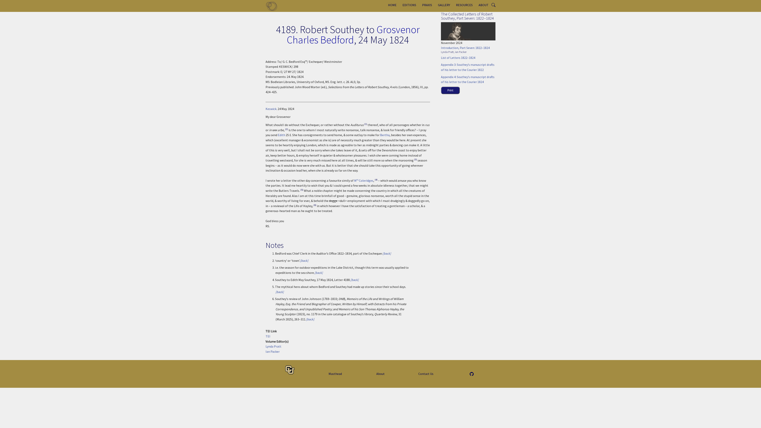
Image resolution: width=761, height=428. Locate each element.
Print (450, 90)
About (484, 5)
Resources (464, 5)
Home (392, 5)
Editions (409, 5)
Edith (281, 135)
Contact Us (425, 374)
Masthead (335, 374)
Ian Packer (273, 351)
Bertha (385, 135)
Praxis (427, 5)
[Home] (273, 6)
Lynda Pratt (273, 346)
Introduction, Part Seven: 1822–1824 (465, 48)
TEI (268, 336)
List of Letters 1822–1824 (458, 58)
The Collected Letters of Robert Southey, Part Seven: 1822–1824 (467, 16)
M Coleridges (363, 180)
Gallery (444, 5)
